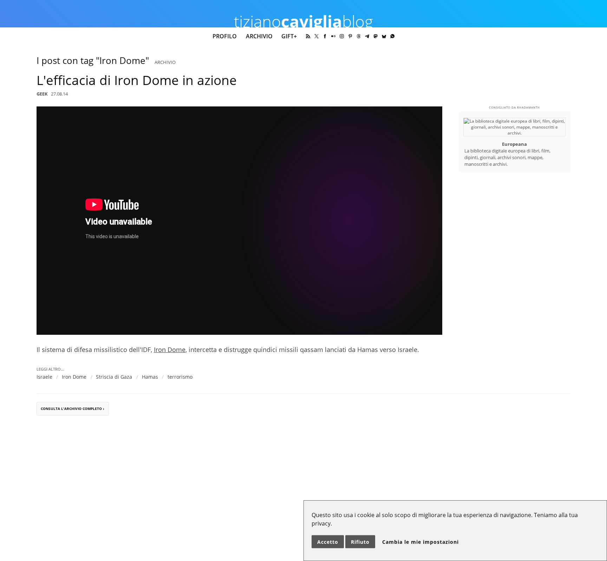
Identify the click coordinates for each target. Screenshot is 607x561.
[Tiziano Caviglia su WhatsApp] (392, 36)
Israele (44, 376)
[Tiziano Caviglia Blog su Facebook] (325, 36)
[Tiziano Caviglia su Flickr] (333, 36)
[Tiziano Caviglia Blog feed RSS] (308, 36)
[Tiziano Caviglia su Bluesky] (384, 36)
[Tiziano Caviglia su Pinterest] (350, 36)
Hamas (150, 376)
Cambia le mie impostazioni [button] (420, 542)
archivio (165, 62)
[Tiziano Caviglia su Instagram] (342, 36)
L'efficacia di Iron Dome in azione (137, 80)
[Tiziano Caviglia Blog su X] (316, 36)
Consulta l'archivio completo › (72, 408)
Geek (42, 94)
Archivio (259, 36)
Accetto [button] (327, 542)
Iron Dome (169, 349)
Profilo (225, 36)
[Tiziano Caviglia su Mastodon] (375, 36)
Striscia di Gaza (114, 376)
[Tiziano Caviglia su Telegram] (367, 36)
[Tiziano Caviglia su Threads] (359, 36)
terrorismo (180, 376)
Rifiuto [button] (360, 542)
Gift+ (289, 36)
